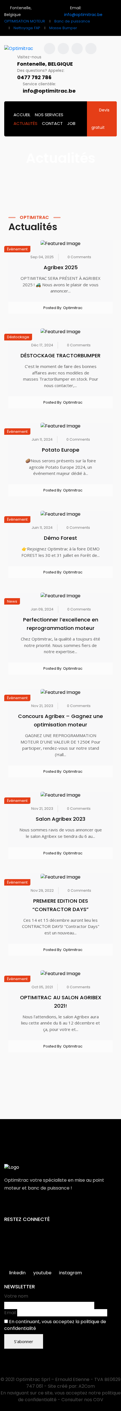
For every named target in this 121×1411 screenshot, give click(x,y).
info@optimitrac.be (83, 14)
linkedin (17, 1273)
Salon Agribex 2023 (60, 818)
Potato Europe (60, 449)
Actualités (25, 123)
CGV (98, 1399)
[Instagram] (18, 1205)
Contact (52, 123)
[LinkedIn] (30, 1205)
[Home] (11, 1167)
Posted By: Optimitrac (62, 307)
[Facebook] (7, 1205)
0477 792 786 (34, 77)
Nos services (49, 115)
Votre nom (16, 1296)
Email (10, 1312)
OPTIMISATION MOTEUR (24, 21)
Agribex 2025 (61, 267)
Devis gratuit (100, 118)
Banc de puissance (72, 21)
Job (71, 123)
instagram (70, 1273)
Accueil (22, 115)
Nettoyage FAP (27, 28)
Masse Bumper (63, 28)
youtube (42, 1273)
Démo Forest (60, 537)
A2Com (87, 1386)
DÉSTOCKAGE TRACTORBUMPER (60, 355)
